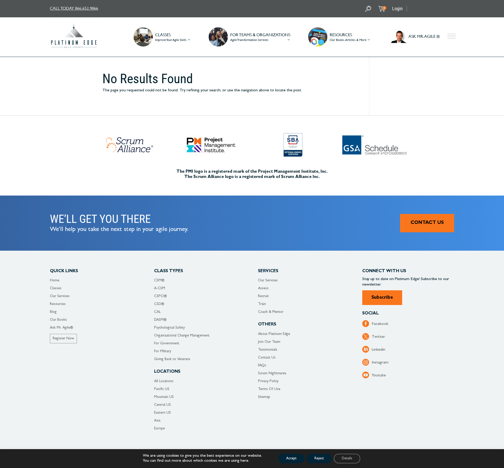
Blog (53, 312)
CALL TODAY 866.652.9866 (74, 8)
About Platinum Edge (274, 334)
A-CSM (159, 288)
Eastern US (162, 413)
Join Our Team (269, 342)
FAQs (262, 365)
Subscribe (382, 298)
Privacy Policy (268, 381)
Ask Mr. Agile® (61, 328)
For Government (166, 343)
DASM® (160, 320)
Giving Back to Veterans (172, 359)
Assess (263, 288)
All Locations (164, 381)
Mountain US (164, 397)
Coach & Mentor (271, 312)
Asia (157, 421)
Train (262, 304)
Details (347, 458)
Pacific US (161, 389)
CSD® (159, 304)
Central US (162, 405)
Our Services (60, 296)
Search (368, 9)
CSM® (159, 280)
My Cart (384, 8)
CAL (157, 312)
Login (397, 8)
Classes (55, 288)
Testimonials (267, 350)
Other (451, 37)
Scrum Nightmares (272, 373)
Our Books (58, 320)
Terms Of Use (269, 389)
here (244, 461)
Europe (159, 428)
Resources (58, 304)
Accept (291, 458)
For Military (162, 351)
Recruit (263, 296)
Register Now (63, 338)
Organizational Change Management (181, 336)
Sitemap (264, 397)
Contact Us (427, 223)
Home (54, 280)
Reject (319, 458)
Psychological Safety (169, 328)
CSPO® (160, 296)
